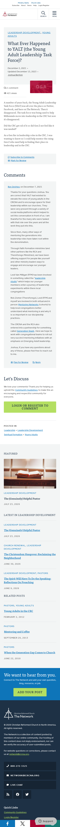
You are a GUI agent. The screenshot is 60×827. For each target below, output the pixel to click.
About (23, 5)
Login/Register (43, 5)
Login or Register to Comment (30, 407)
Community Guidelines (26, 390)
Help (35, 5)
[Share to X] (22, 823)
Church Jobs (35, 3)
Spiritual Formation (13, 435)
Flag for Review (21, 362)
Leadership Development (24, 33)
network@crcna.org (19, 754)
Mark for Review (18, 160)
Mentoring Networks (28, 305)
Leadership (9, 430)
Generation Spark (25, 331)
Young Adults (31, 435)
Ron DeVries (14, 187)
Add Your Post (30, 692)
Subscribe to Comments (22, 157)
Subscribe (15, 5)
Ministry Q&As (23, 3)
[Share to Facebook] (7, 823)
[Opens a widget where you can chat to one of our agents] (46, 821)
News (29, 5)
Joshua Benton (15, 75)
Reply (38, 362)
